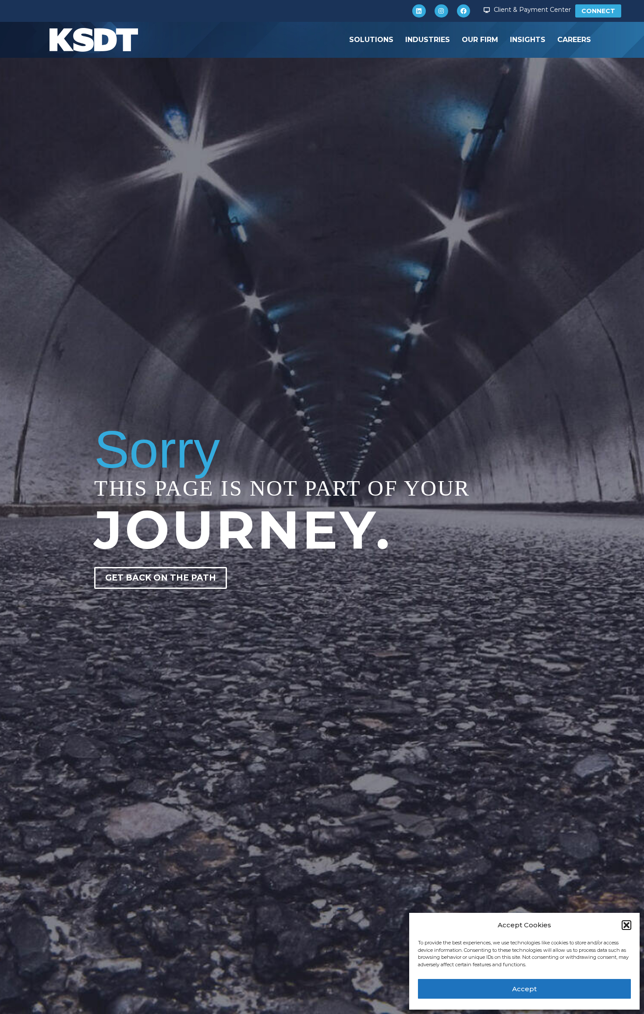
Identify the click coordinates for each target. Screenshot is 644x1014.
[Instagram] (441, 11)
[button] (626, 925)
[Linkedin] (419, 11)
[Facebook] (464, 11)
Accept (524, 989)
